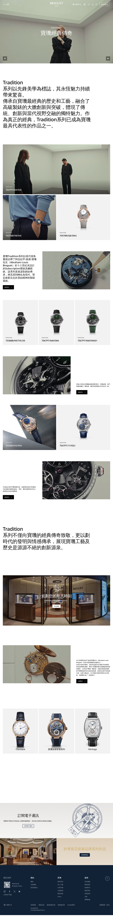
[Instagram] (5, 891)
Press (59, 896)
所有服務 (87, 882)
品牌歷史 (80, 681)
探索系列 (6, 287)
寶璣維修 (87, 899)
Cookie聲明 (71, 905)
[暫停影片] (5, 58)
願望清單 (87, 891)
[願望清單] (89, 4)
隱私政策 (41, 905)
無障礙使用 (61, 905)
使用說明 (87, 894)
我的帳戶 (87, 888)
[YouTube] (19, 891)
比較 (86, 896)
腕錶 (32, 882)
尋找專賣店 (104, 4)
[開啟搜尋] (96, 4)
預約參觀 (56, 606)
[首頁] (56, 4)
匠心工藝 (60, 885)
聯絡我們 (87, 885)
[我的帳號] (92, 4)
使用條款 (33, 905)
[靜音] (108, 58)
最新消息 (60, 882)
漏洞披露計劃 (51, 905)
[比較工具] (84, 4)
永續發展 (60, 891)
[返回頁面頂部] (107, 878)
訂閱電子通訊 (28, 826)
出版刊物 (60, 888)
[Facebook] (9, 891)
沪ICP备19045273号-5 (38, 910)
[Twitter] (14, 891)
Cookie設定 (34, 908)
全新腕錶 (33, 885)
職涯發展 (60, 894)
